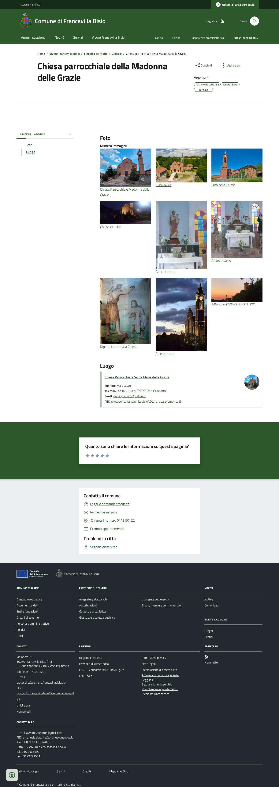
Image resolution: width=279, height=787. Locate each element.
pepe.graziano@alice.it (129, 396)
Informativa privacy (154, 657)
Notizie (208, 599)
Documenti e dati (27, 605)
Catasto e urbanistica (92, 611)
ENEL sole (85, 676)
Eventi (208, 636)
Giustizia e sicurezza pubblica (97, 617)
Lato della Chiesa (223, 184)
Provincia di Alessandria (94, 663)
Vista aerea (163, 185)
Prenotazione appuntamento (160, 689)
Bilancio (158, 38)
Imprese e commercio (155, 599)
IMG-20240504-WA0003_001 (233, 304)
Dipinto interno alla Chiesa (118, 346)
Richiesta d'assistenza (155, 694)
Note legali (148, 663)
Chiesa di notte (110, 226)
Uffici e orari (24, 705)
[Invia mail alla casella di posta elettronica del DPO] (44, 732)
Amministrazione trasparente (160, 675)
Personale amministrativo (33, 623)
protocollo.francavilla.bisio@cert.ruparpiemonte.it (146, 401)
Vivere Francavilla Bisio (108, 37)
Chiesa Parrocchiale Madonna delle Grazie (125, 192)
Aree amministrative (29, 599)
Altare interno (165, 271)
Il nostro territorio (95, 53)
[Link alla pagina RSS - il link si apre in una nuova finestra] (222, 21)
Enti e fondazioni (27, 611)
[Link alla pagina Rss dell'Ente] (206, 657)
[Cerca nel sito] (253, 21)
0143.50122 (36, 671)
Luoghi (208, 630)
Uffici (20, 635)
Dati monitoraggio (28, 771)
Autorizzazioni (88, 605)
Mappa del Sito (118, 771)
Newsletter (211, 662)
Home (41, 53)
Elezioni (176, 38)
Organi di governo (28, 617)
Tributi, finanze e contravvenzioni (162, 605)
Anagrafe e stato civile (93, 599)
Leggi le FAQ (150, 679)
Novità (59, 37)
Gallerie (117, 53)
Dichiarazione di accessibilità (159, 669)
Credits (87, 771)
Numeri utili (24, 711)
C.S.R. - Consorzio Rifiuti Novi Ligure (101, 669)
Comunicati (211, 605)
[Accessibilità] (12, 775)
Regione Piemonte (30, 4)
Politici (21, 629)
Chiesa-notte (165, 353)
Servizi (78, 37)
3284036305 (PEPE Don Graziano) (142, 390)
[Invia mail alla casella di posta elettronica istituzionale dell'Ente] (41, 682)
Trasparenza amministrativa (207, 38)
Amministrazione (33, 37)
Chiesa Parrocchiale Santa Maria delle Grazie (137, 377)
